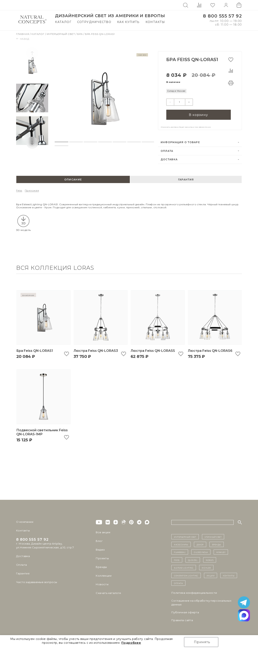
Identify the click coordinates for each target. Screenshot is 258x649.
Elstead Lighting (183, 567)
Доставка (169, 159)
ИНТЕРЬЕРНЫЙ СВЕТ (185, 536)
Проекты (102, 558)
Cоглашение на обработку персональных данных (201, 602)
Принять (202, 642)
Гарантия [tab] (186, 179)
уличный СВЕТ (213, 536)
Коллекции (103, 575)
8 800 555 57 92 (222, 16)
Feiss (19, 190)
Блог (99, 541)
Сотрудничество (94, 22)
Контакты (155, 22)
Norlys (209, 559)
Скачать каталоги (108, 593)
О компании (24, 521)
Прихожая (32, 190)
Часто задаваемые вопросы (36, 582)
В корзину (198, 115)
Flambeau (179, 552)
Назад (24, 38)
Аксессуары (181, 544)
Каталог (63, 22)
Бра (80, 33)
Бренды (101, 567)
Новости (102, 584)
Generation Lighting (186, 575)
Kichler (206, 567)
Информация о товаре (180, 142)
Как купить (128, 22)
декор (200, 544)
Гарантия (22, 573)
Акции (211, 575)
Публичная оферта (185, 612)
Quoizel (193, 559)
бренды (216, 544)
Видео (100, 549)
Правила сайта (182, 620)
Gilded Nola (201, 552)
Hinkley (221, 552)
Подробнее (131, 643)
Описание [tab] (73, 179)
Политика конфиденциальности (194, 592)
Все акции (103, 532)
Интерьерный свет (61, 33)
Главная (23, 33)
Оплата (167, 150)
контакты (228, 575)
